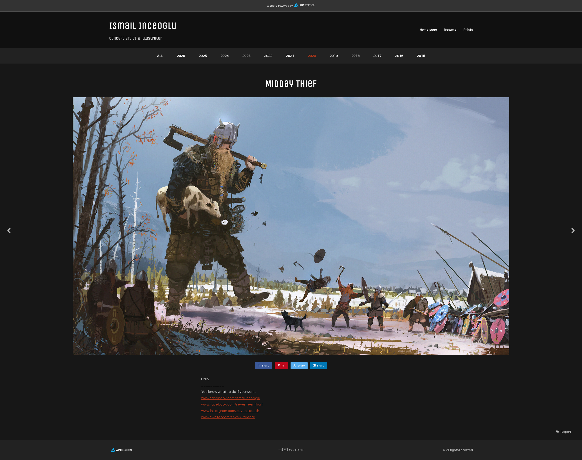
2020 (312, 56)
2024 (225, 56)
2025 (203, 56)
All (160, 56)
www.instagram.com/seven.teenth (230, 411)
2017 (377, 56)
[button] (563, 431)
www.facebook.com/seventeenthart (232, 404)
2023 (246, 56)
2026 (181, 56)
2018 (355, 56)
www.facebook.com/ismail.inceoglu (230, 398)
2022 (268, 56)
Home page (428, 29)
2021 (290, 56)
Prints (468, 29)
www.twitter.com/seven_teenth (228, 417)
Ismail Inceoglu (143, 25)
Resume (450, 29)
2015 (421, 56)
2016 (399, 56)
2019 (334, 56)
